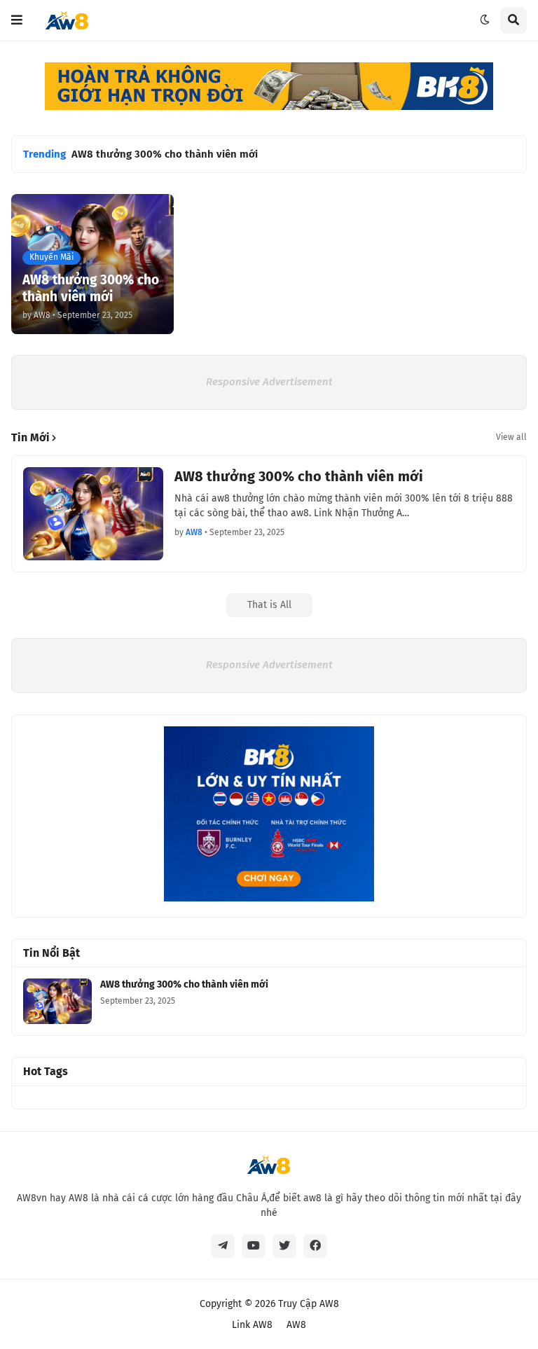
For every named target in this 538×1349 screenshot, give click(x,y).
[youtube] (253, 1246)
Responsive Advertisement (269, 381)
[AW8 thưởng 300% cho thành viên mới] (93, 513)
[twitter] (284, 1246)
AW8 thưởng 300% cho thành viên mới (164, 154)
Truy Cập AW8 (308, 1304)
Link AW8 (252, 1325)
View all (511, 437)
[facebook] (315, 1246)
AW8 (296, 1325)
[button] (17, 20)
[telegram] (223, 1246)
